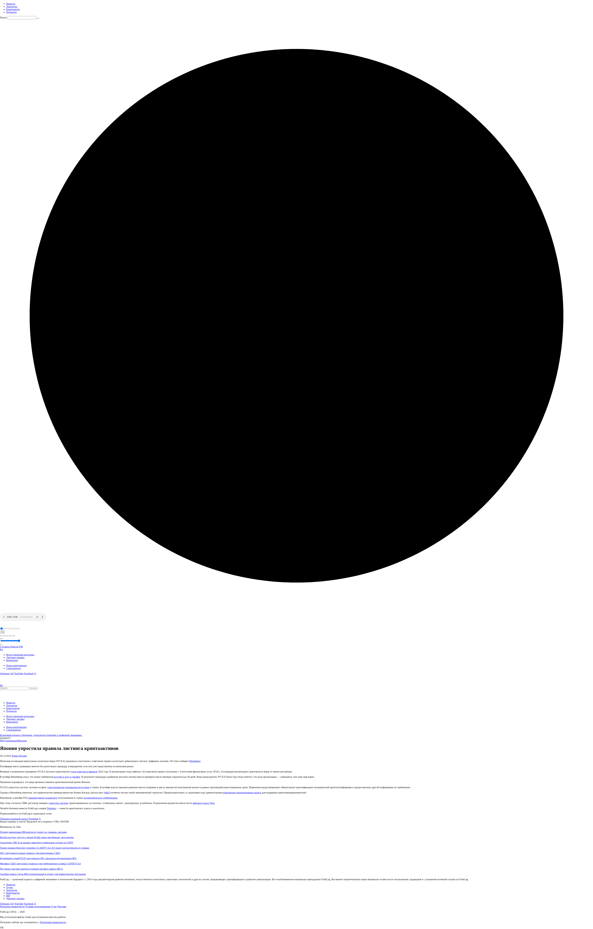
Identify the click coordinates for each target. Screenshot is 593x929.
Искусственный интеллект (20, 654)
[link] (8, 682)
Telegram (51, 808)
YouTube (18, 673)
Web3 (107, 792)
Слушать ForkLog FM (11, 646)
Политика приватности (12, 906)
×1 (2, 632)
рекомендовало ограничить (42, 798)
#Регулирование (8, 740)
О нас (54, 906)
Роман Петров (19, 756)
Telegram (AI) (7, 673)
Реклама (62, 906)
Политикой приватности (53, 922)
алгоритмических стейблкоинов (100, 798)
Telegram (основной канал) (14, 819)
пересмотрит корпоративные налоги (242, 792)
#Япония (22, 740)
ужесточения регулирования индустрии (68, 787)
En (1, 649)
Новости (10, 3)
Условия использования (37, 906)
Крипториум (13, 9)
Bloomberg (194, 761)
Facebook (29, 673)
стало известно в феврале (84, 771)
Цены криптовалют (16, 665)
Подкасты (11, 12)
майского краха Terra (203, 803)
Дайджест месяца (15, 657)
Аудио (9, 887)
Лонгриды (11, 6)
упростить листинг (58, 803)
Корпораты (12, 660)
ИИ (8, 895)
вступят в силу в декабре (67, 777)
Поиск (3, 17)
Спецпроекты (13, 668)
